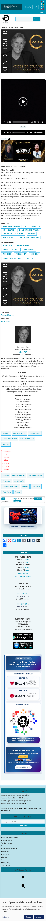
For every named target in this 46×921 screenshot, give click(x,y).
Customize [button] (5, 917)
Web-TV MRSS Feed (27, 439)
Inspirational (36, 486)
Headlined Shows (19, 433)
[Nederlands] (44, 1)
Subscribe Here (23, 767)
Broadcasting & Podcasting (9, 837)
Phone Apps (5, 854)
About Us (4, 857)
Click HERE (23, 352)
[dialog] (23, 910)
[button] (23, 101)
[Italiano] (42, 6)
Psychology (7, 481)
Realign (31, 234)
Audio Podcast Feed (10, 439)
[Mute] (38, 122)
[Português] (44, 6)
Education (7, 245)
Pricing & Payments (7, 840)
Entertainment (23, 245)
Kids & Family (29, 250)
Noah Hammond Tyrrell (29, 230)
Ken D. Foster (8, 230)
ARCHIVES (6, 433)
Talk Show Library (6, 843)
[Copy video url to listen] (24, 127)
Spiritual (17, 492)
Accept (38, 917)
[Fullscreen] (42, 122)
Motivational (7, 492)
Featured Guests (34, 433)
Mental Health (19, 481)
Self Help (35, 254)
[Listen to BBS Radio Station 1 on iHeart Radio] (23, 683)
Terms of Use (5, 865)
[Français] (42, 4)
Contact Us (4, 860)
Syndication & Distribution (9, 848)
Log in (35, 7)
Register (28, 7)
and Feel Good (9, 237)
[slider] (20, 122)
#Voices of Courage (11, 226)
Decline (28, 917)
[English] (42, 1)
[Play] (4, 122)
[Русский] (42, 9)
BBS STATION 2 (23, 604)
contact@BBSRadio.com (18, 803)
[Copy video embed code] (21, 127)
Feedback (6, 444)
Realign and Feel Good (29, 237)
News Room (5, 851)
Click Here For (23, 574)
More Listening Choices (23, 576)
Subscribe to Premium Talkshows (11, 7)
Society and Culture (12, 258)
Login (15, 499)
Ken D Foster (5, 321)
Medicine (7, 254)
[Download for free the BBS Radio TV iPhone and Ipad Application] (23, 645)
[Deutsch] (44, 4)
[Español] (44, 9)
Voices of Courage (33, 226)
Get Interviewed (6, 846)
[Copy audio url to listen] (5, 139)
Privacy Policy (5, 863)
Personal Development (11, 486)
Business (6, 475)
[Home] (5, 19)
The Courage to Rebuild (13, 234)
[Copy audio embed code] (2, 139)
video (27, 567)
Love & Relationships (35, 475)
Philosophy (21, 254)
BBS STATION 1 (23, 594)
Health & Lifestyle (11, 250)
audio (27, 560)
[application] (23, 101)
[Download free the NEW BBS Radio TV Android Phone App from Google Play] (23, 636)
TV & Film (29, 258)
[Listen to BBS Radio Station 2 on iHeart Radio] (23, 695)
